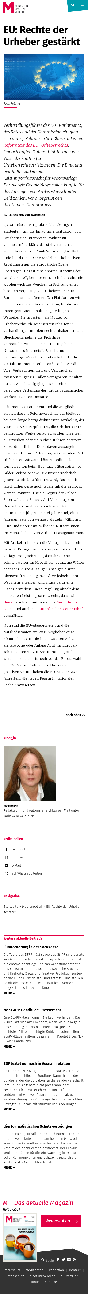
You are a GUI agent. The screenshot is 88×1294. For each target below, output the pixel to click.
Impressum (12, 1270)
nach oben (73, 715)
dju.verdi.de (69, 1276)
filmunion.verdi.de (43, 1282)
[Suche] (43, 1259)
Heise (8, 602)
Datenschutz (14, 1276)
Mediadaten (34, 1270)
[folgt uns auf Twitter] (63, 1259)
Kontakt (75, 1270)
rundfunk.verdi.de (42, 1276)
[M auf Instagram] (69, 1259)
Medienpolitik (32, 906)
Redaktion (56, 1270)
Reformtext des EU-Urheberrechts (36, 145)
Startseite (11, 906)
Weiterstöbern (58, 1221)
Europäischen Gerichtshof (61, 609)
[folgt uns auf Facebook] (58, 1259)
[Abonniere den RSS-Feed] (74, 1259)
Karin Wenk (38, 215)
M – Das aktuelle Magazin (38, 1202)
